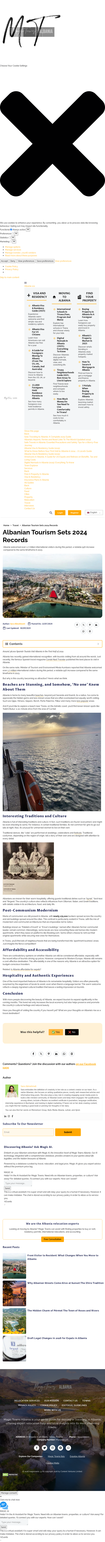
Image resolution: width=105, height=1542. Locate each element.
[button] (52, 144)
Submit (68, 1132)
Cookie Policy (11, 266)
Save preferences (45, 261)
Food (26, 491)
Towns (86, 1401)
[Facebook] (77, 624)
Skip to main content (9, 277)
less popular (82, 701)
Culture (27, 488)
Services (28, 468)
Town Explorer (31, 465)
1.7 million (12, 670)
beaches (39, 695)
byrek (89, 898)
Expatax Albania (77, 1456)
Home (6, 525)
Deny (12, 261)
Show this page (31, 431)
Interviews (29, 505)
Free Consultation (52, 1239)
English (93, 512)
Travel (27, 503)
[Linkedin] (5, 1116)
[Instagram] (9, 1116)
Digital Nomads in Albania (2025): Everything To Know (49, 462)
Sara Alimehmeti (17, 624)
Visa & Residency (32, 477)
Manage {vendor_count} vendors (20, 253)
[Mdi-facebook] (36, 1448)
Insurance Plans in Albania (36, 480)
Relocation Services (27, 1401)
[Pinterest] (89, 624)
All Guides (29, 482)
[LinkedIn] (96, 624)
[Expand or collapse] (98, 644)
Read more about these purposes (21, 255)
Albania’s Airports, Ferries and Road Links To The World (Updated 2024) (57, 439)
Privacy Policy (11, 269)
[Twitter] (83, 624)
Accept (4, 261)
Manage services (13, 250)
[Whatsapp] (68, 1448)
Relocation (29, 500)
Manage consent (9, 1493)
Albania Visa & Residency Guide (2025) (42, 448)
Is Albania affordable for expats (25, 969)
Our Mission (51, 1401)
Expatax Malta (52, 1463)
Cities (26, 494)
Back (26, 434)
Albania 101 (29, 286)
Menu (25, 283)
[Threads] (89, 631)
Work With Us (52, 1410)
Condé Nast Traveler (56, 659)
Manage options (12, 247)
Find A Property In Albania (36, 474)
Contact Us (29, 508)
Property (28, 497)
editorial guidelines (74, 1405)
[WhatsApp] (83, 631)
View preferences (26, 261)
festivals (78, 833)
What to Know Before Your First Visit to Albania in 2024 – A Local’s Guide (58, 451)
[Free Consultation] (52, 1236)
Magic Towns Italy (56, 1456)
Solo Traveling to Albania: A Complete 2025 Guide (47, 437)
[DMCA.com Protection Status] (10, 1474)
